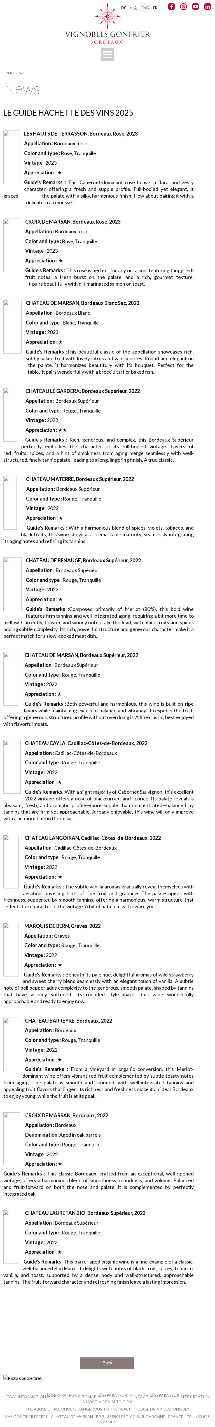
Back (107, 1362)
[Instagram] (183, 7)
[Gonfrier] (107, 41)
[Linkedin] (207, 7)
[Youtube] (195, 7)
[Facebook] (171, 7)
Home (8, 73)
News (19, 73)
